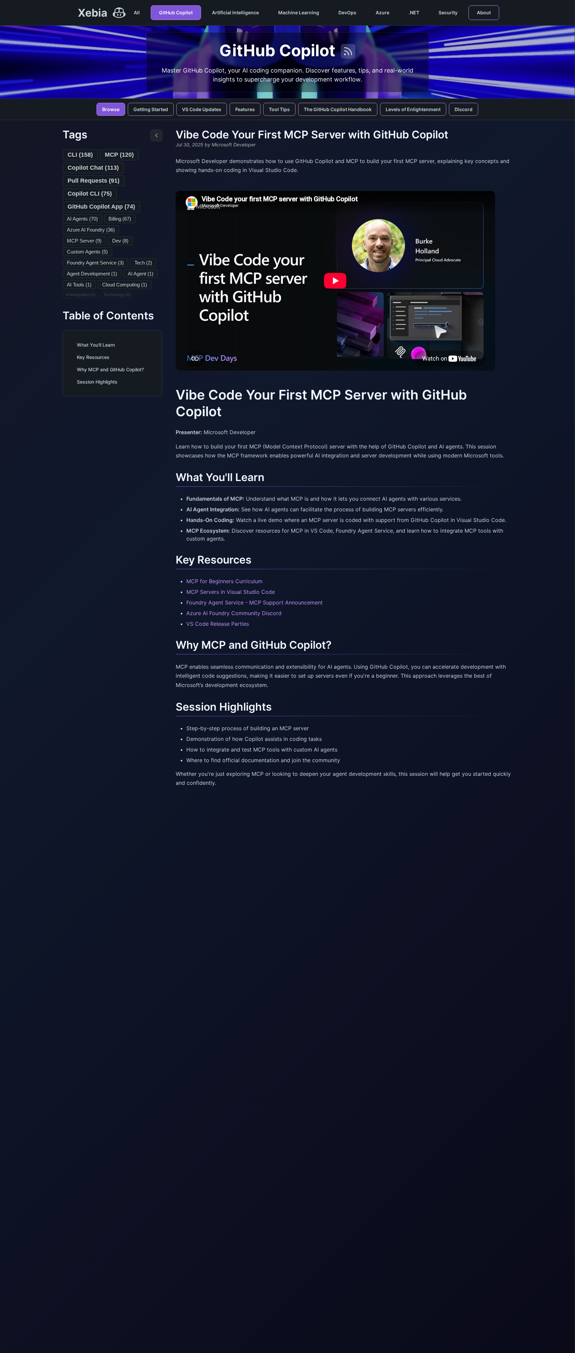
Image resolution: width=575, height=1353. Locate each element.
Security (448, 12)
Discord (464, 109)
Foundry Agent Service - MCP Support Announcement (254, 602)
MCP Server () (84, 241)
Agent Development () (92, 273)
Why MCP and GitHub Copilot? (110, 369)
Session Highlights (97, 382)
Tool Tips (279, 109)
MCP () (119, 154)
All (137, 12)
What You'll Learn (96, 345)
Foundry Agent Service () (95, 262)
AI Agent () (140, 273)
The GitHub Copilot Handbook (338, 109)
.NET (414, 12)
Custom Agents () (87, 251)
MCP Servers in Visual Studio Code (230, 592)
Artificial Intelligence (235, 12)
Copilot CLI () (90, 193)
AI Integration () (81, 294)
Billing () (119, 219)
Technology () (116, 294)
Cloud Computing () (124, 284)
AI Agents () (82, 219)
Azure (382, 12)
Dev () (120, 241)
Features (245, 109)
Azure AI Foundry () (91, 230)
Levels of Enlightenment (413, 109)
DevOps (347, 12)
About (484, 12)
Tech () (143, 262)
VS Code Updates (201, 109)
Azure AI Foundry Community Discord (234, 613)
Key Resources (93, 357)
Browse (110, 109)
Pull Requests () (93, 180)
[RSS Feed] (348, 51)
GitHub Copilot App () (101, 206)
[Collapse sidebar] (156, 135)
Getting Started (150, 109)
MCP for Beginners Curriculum (224, 581)
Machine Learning (298, 12)
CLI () (80, 154)
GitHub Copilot (176, 12)
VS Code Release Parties (217, 623)
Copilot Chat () (93, 167)
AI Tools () (79, 284)
